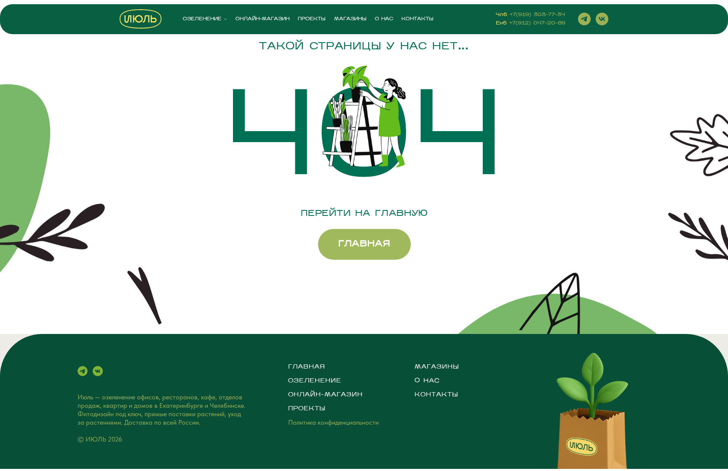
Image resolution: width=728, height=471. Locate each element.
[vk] (602, 19)
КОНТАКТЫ (417, 19)
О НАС (384, 19)
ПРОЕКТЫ (312, 19)
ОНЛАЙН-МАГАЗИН (262, 19)
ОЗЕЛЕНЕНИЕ (202, 19)
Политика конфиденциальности (333, 422)
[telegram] (584, 19)
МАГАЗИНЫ (350, 19)
